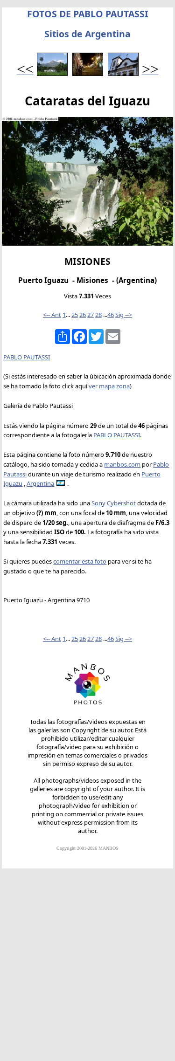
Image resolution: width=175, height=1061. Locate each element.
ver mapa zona (109, 386)
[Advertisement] (87, 969)
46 (110, 314)
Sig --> (123, 314)
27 (90, 314)
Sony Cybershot (113, 503)
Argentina (40, 483)
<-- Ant (52, 314)
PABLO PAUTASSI (26, 357)
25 (74, 314)
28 (98, 314)
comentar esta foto (79, 561)
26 (82, 314)
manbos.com (122, 464)
